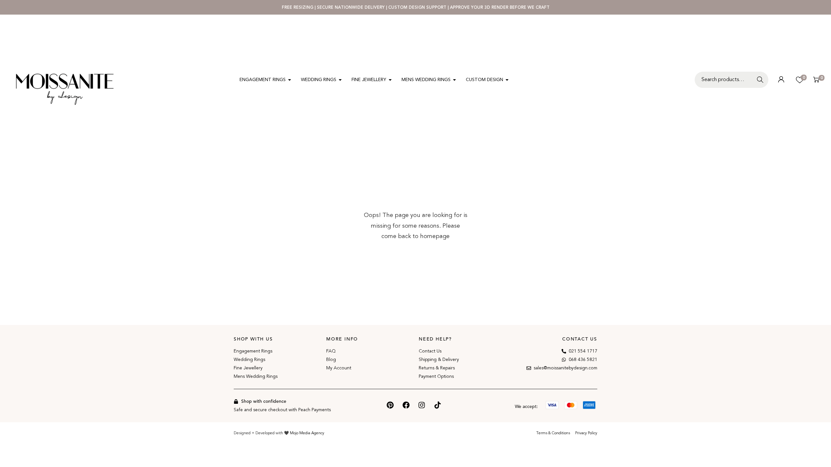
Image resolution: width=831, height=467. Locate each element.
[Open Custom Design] (507, 79)
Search (761, 83)
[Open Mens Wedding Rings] (454, 79)
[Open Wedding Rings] (340, 79)
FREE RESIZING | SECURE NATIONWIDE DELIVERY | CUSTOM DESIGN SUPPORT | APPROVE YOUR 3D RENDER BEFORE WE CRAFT (416, 7)
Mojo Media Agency (307, 433)
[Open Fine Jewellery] (390, 79)
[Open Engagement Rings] (289, 79)
